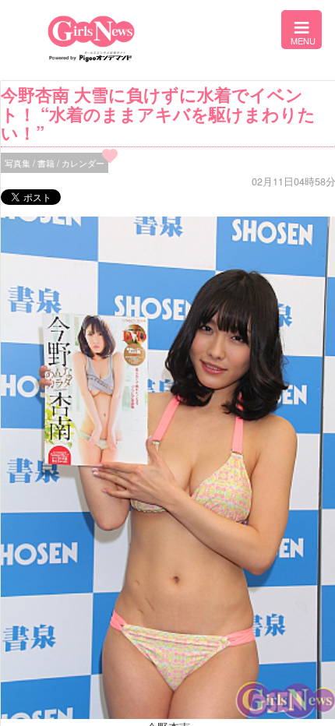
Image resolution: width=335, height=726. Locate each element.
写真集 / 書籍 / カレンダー (54, 163)
